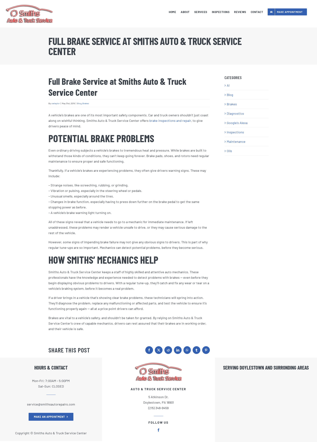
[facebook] (158, 430)
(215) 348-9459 (158, 408)
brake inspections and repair (170, 121)
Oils (229, 151)
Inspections (235, 132)
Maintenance (236, 141)
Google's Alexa (237, 123)
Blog (79, 103)
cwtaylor (55, 103)
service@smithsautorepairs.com (51, 404)
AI (228, 85)
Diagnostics (235, 113)
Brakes (85, 103)
